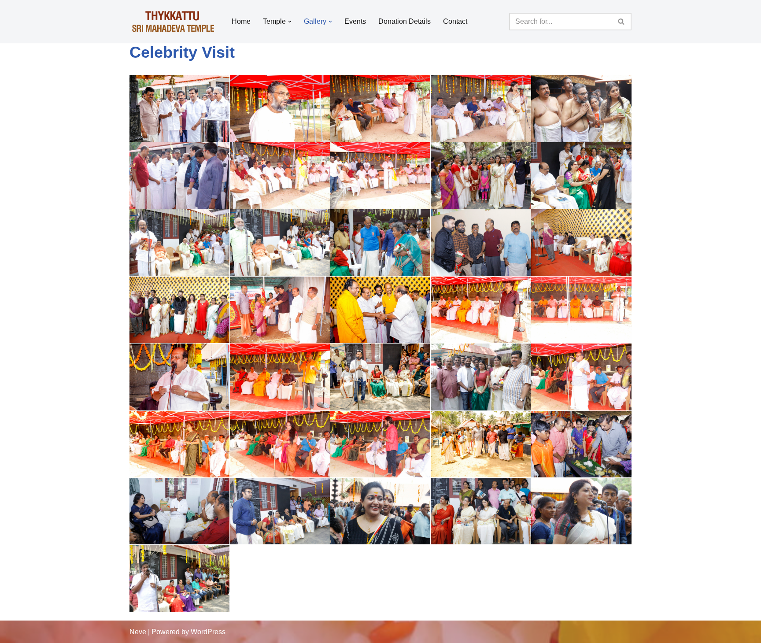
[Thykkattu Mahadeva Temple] (173, 21)
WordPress (208, 632)
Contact (455, 21)
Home (241, 21)
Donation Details (404, 21)
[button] (290, 21)
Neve (137, 632)
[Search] (622, 21)
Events (355, 21)
